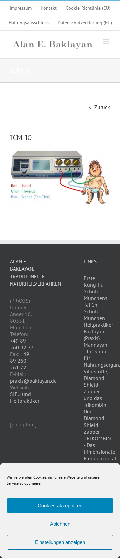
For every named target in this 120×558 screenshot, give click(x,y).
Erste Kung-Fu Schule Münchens (95, 288)
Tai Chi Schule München (94, 311)
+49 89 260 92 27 (22, 344)
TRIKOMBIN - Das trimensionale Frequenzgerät (100, 448)
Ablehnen (60, 524)
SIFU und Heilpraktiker (24, 397)
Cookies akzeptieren (60, 505)
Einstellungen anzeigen (60, 542)
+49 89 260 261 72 (19, 361)
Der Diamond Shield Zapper (94, 421)
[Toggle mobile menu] (106, 41)
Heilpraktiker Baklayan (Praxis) (98, 331)
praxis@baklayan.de (33, 380)
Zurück (102, 107)
